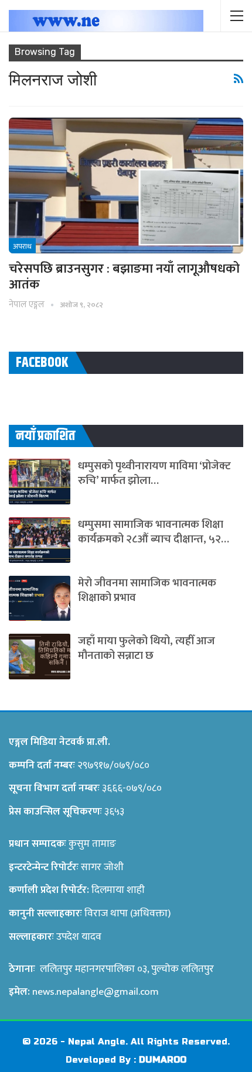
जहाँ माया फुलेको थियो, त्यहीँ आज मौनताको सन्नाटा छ (146, 648)
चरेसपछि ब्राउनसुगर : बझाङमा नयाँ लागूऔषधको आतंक (124, 277)
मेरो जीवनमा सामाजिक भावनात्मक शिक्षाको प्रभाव (147, 590)
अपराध (22, 246)
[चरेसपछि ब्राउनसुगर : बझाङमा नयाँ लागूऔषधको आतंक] (126, 185)
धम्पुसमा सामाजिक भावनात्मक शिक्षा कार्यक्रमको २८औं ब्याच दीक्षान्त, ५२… (153, 532)
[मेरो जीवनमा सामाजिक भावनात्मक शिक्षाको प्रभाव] (39, 598)
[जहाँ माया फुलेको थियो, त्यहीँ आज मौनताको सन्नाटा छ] (39, 656)
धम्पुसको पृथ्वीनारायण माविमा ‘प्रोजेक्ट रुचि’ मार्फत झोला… (154, 473)
